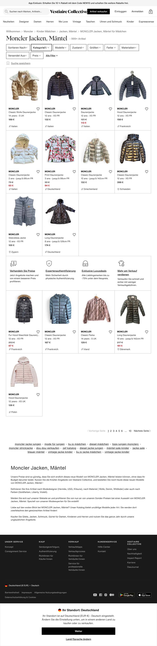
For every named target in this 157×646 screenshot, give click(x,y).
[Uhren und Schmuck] (124, 21)
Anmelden (137, 11)
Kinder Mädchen (46, 31)
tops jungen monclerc (125, 444)
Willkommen (13, 31)
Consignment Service (16, 551)
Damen (37, 21)
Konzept (9, 547)
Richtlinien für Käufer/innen (46, 557)
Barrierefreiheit (12, 592)
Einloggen (121, 11)
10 (130, 431)
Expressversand (147, 21)
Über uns (131, 549)
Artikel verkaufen (98, 11)
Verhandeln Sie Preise (22, 271)
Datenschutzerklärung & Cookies (20, 597)
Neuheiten (8, 21)
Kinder (130, 21)
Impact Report (134, 558)
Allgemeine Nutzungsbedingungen (50, 592)
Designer (24, 21)
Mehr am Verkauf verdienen (127, 272)
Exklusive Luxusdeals (94, 271)
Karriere (131, 562)
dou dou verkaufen (47, 448)
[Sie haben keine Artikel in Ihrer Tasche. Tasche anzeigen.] (151, 11)
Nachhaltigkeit (134, 553)
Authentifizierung (47, 551)
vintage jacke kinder (60, 452)
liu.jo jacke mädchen (88, 452)
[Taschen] (97, 21)
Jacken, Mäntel (68, 31)
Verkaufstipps (75, 547)
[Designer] (31, 21)
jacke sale (138, 448)
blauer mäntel (36, 452)
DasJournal (133, 567)
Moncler (28, 31)
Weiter (78, 631)
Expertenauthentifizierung (61, 271)
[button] (151, 11)
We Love (63, 21)
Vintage (77, 21)
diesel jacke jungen (91, 448)
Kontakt (102, 551)
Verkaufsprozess (76, 551)
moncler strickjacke (21, 448)
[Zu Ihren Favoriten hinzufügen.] (38, 109)
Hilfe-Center (104, 547)
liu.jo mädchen (77, 444)
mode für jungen (54, 444)
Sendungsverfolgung (49, 547)
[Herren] (56, 21)
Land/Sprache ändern (78, 639)
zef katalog (69, 448)
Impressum (27, 592)
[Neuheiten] (16, 21)
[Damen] (44, 21)
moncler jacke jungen (28, 444)
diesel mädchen (99, 444)
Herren (50, 21)
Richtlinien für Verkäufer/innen (76, 557)
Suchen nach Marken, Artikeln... (26, 11)
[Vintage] (83, 21)
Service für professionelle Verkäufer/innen (76, 567)
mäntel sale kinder (118, 448)
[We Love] (70, 21)
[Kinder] (136, 21)
